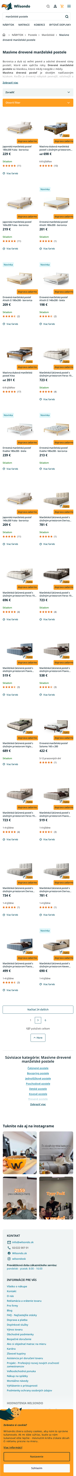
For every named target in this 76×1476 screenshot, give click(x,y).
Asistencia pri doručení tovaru (25, 1358)
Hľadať (67, 16)
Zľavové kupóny (16, 1353)
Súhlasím (36, 1468)
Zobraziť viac (38, 1104)
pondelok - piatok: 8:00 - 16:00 (32, 1266)
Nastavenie (36, 1456)
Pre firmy (12, 1305)
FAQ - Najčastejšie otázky (22, 1315)
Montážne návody (17, 1380)
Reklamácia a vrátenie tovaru (24, 1300)
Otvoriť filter (13, 102)
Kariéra (11, 1348)
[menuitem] (8, 24)
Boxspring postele (38, 1073)
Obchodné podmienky (20, 1334)
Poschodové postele (38, 1083)
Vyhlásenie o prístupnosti (22, 1385)
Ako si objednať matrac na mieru (26, 1344)
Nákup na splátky (17, 1376)
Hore (39, 1037)
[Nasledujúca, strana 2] (38, 1020)
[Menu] (68, 6)
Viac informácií (13, 1447)
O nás (10, 1296)
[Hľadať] (48, 6)
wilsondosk (19, 1258)
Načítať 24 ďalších (38, 1009)
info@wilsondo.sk (23, 1242)
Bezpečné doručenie (19, 1339)
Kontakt (11, 1291)
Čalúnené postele (38, 1068)
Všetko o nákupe (17, 1286)
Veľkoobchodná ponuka (21, 1371)
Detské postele (38, 1088)
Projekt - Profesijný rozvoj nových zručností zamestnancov (33, 1364)
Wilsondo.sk (19, 1253)
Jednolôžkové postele (38, 1078)
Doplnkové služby (17, 1324)
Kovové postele (38, 1094)
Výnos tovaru (15, 1329)
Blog (9, 1310)
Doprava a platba (17, 1320)
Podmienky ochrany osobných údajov (29, 1390)
